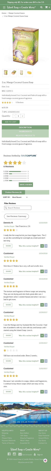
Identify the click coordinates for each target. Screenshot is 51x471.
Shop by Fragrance (27, 438)
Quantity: (6, 116)
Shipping (5, 433)
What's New (24, 440)
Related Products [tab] (25, 135)
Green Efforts (43, 438)
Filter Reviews (10, 203)
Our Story (42, 433)
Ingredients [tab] (25, 131)
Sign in (40, 455)
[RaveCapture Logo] (28, 156)
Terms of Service (8, 443)
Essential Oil (24, 443)
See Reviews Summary (16, 216)
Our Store (42, 440)
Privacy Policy (7, 438)
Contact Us (42, 443)
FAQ (3, 435)
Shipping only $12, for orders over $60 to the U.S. (25, 2)
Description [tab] (25, 127)
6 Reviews (19, 102)
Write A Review (26, 185)
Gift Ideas (24, 435)
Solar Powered (43, 435)
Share (8, 246)
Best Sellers (24, 433)
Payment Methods (9, 440)
